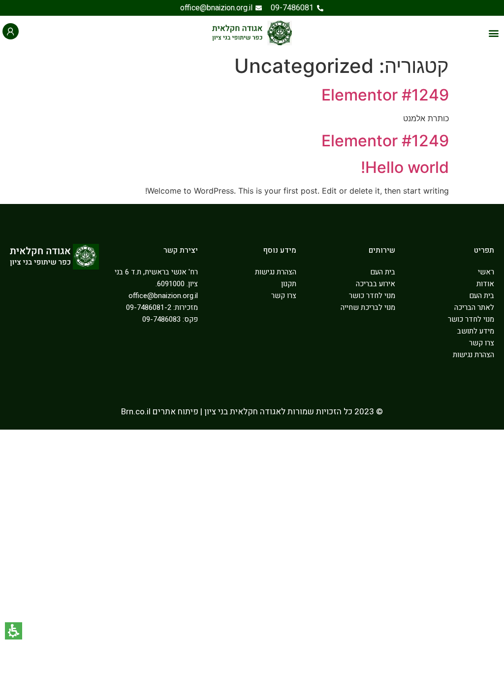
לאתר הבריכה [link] (474, 307)
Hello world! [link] (405, 167)
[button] (493, 33)
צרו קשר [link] (481, 342)
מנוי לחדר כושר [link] (471, 319)
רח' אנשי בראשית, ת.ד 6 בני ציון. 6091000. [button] (156, 278)
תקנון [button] (288, 283)
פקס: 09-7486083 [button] (170, 319)
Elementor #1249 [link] (385, 94)
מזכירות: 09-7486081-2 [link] (162, 307)
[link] (297, 8)
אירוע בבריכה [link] (375, 283)
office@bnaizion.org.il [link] (163, 295)
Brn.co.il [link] (136, 411)
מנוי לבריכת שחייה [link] (368, 307)
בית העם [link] (481, 295)
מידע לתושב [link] (475, 331)
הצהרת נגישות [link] (473, 354)
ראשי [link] (486, 272)
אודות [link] (485, 283)
